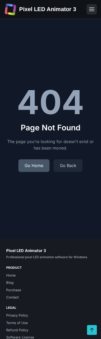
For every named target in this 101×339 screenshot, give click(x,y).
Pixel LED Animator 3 (47, 9)
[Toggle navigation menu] (91, 9)
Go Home (34, 165)
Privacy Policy (17, 315)
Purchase (13, 290)
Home (11, 275)
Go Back (68, 165)
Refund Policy (17, 330)
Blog (9, 282)
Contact (12, 297)
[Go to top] (92, 330)
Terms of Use (17, 323)
